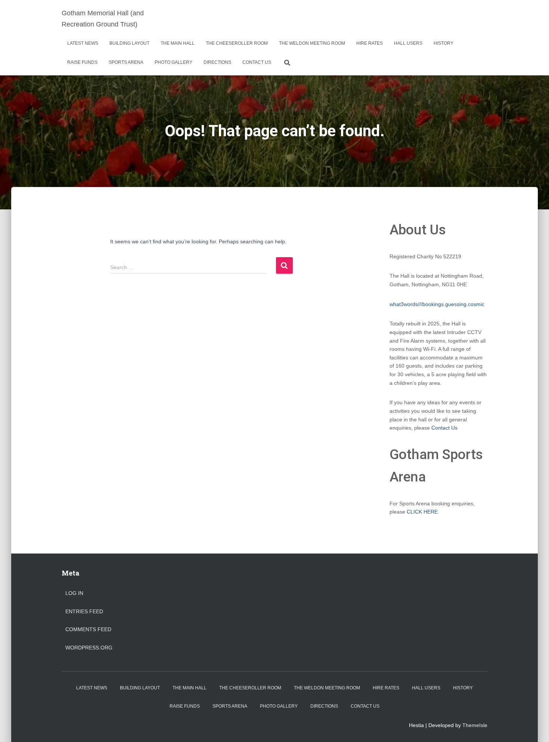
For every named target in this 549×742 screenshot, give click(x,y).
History (443, 43)
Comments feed (88, 629)
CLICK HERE (422, 512)
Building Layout (129, 43)
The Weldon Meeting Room (312, 43)
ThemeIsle (474, 725)
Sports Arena (126, 62)
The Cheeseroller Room (237, 43)
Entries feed (84, 611)
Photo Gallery (173, 62)
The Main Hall (178, 43)
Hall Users (408, 43)
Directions (217, 62)
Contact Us (256, 62)
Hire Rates (369, 43)
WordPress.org (88, 648)
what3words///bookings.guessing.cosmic (437, 304)
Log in (74, 593)
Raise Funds (82, 62)
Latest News (82, 43)
